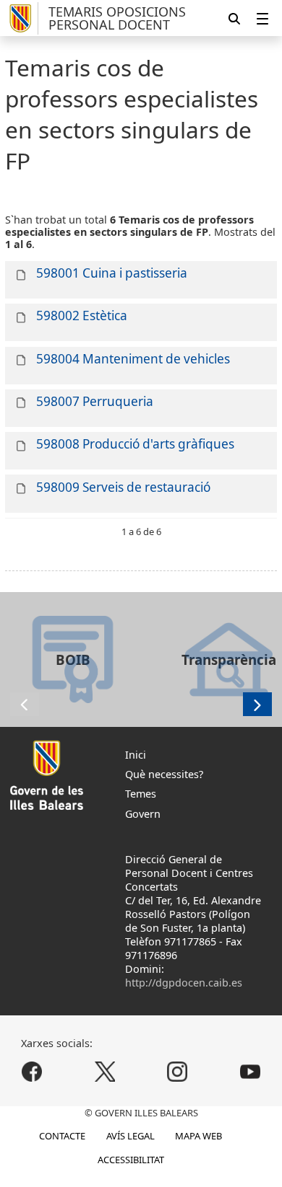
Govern (143, 814)
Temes (140, 793)
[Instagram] (177, 1071)
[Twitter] (104, 1071)
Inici (135, 755)
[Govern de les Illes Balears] (21, 18)
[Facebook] (32, 1071)
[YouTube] (250, 1071)
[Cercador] (234, 18)
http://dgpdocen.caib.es (183, 982)
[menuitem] (262, 18)
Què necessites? (164, 774)
